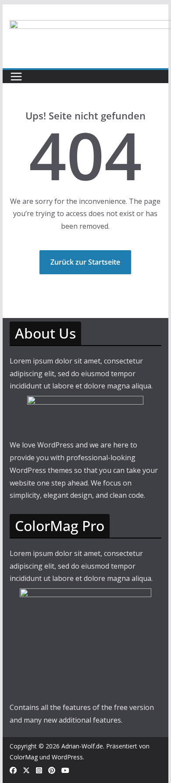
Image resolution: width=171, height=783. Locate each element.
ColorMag (24, 757)
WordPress (67, 757)
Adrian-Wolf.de (82, 746)
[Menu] (16, 76)
